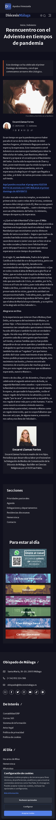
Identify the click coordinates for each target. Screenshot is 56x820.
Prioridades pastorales (18, 498)
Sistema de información (14, 723)
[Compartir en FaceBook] (19, 130)
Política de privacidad (13, 732)
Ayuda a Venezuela (22, 6)
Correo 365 (8, 718)
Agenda (10, 503)
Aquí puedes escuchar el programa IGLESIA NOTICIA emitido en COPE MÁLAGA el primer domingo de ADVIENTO (26, 188)
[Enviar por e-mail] (25, 130)
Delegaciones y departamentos (22, 508)
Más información (11, 793)
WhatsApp (8, 768)
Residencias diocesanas (18, 512)
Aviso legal (8, 727)
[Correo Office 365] (5, 692)
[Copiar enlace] (32, 130)
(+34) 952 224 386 (16, 678)
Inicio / (23, 25)
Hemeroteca (13, 517)
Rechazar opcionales (28, 800)
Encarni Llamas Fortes (23, 122)
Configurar (28, 807)
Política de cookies (12, 737)
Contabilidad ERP (11, 713)
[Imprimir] (28, 130)
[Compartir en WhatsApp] (16, 130)
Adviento (31, 25)
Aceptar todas (28, 813)
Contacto (11, 522)
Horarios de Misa (11, 759)
